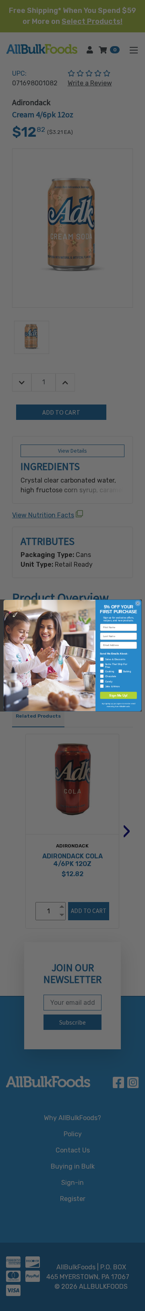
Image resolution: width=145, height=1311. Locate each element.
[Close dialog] (138, 603)
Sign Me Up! (118, 695)
